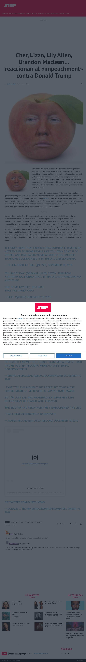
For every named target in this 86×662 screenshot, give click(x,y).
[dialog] (43, 331)
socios (20, 318)
